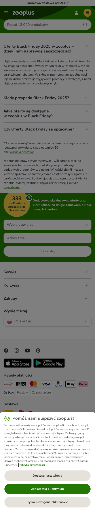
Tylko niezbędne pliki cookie (47, 502)
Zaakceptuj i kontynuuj (47, 489)
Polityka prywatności (32, 465)
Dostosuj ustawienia (47, 476)
